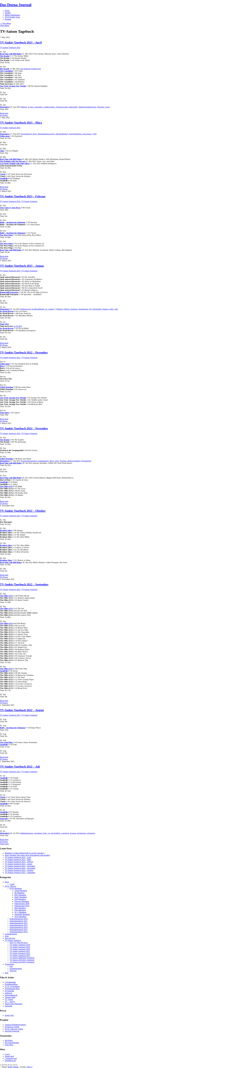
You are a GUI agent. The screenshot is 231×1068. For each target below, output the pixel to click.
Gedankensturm (11, 934)
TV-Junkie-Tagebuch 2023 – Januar (22, 265)
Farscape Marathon (21, 901)
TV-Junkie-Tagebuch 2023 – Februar (23, 196)
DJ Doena (4, 115)
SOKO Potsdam (6, 387)
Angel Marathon (20, 891)
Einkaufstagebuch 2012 (19, 923)
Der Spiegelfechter (12, 1043)
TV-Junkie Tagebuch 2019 (20, 947)
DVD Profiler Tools (12, 17)
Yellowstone (5, 136)
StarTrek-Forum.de (12, 1031)
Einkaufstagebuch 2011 (18, 921)
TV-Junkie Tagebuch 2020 (20, 949)
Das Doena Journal (15, 5)
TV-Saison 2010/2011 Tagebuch (22, 960)
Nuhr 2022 (4, 324)
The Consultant (6, 71)
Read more (4, 113)
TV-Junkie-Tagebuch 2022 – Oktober (23, 510)
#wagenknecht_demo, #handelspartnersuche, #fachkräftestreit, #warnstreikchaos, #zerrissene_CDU (59, 134)
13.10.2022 (17, 326)
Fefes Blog (9, 1045)
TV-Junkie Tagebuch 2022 (10, 358)
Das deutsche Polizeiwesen (30, 69)
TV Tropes (9, 999)
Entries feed (9, 1056)
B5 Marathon (19, 893)
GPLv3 (29, 1067)
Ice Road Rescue (7, 311)
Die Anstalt (4, 69)
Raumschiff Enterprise (9, 292)
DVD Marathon (16, 888)
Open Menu (4, 26)
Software (13, 971)
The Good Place (6, 742)
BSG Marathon (20, 895)
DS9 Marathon (20, 899)
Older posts (4, 844)
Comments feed (11, 1058)
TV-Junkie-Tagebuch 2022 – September (24, 584)
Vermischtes (9, 964)
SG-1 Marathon (20, 912)
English (8, 13)
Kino (7, 936)
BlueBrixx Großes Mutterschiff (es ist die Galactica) (24, 853)
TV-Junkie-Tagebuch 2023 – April (21, 42)
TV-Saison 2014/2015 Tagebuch (22, 962)
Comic (12, 884)
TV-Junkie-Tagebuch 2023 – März (21, 122)
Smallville (4, 178)
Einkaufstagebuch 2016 (19, 932)
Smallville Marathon (22, 914)
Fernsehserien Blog (12, 989)
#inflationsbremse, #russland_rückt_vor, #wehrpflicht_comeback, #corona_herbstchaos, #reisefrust (57, 833)
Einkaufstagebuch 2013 (19, 925)
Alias (2, 151)
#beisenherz (5, 107)
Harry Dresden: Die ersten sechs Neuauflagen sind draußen (27, 855)
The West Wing (6, 235)
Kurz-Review (10, 938)
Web (6, 973)
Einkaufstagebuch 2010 (19, 919)
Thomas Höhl (10, 997)
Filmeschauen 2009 (21, 904)
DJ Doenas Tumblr (12, 1027)
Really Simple (13, 1067)
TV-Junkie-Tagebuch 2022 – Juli (20, 766)
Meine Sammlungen (12, 15)
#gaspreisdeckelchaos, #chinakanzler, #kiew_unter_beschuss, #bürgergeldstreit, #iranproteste (56, 461)
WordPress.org (10, 1061)
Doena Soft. (9, 1015)
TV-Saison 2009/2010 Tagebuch (22, 958)
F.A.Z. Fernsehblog (12, 986)
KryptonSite (9, 991)
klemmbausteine (16, 969)
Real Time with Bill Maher (11, 54)
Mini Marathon (20, 908)
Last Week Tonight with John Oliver (15, 164)
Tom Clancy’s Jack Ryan (10, 208)
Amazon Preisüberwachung (15, 1025)
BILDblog (9, 1040)
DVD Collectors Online (14, 1029)
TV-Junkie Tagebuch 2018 (20, 945)
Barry (2, 366)
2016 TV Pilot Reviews (19, 943)
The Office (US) (6, 486)
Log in (7, 1054)
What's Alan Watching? (14, 1004)
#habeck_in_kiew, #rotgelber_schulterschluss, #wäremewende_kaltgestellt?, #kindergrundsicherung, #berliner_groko (65, 107)
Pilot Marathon (20, 910)
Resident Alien (6, 530)
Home (7, 11)
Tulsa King (4, 413)
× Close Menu (5, 23)
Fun (11, 966)
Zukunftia (8, 1006)
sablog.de (8, 993)
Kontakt (8, 19)
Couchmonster (10, 982)
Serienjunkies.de (11, 995)
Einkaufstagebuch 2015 (19, 930)
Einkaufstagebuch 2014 (19, 927)
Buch (7, 882)
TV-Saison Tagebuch (29, 201)
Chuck (3, 174)
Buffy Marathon (20, 897)
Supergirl (4, 819)
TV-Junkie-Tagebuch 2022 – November (24, 428)
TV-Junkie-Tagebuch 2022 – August (22, 710)
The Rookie (5, 56)
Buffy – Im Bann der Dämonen (12, 222)
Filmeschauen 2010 (21, 906)
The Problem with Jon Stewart (12, 161)
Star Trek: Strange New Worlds (13, 86)
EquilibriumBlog (11, 984)
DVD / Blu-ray (10, 886)
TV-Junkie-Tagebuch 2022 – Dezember (24, 352)
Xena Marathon (20, 917)
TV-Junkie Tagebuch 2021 (20, 951)
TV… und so (10, 1002)
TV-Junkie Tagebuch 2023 (10, 48)
